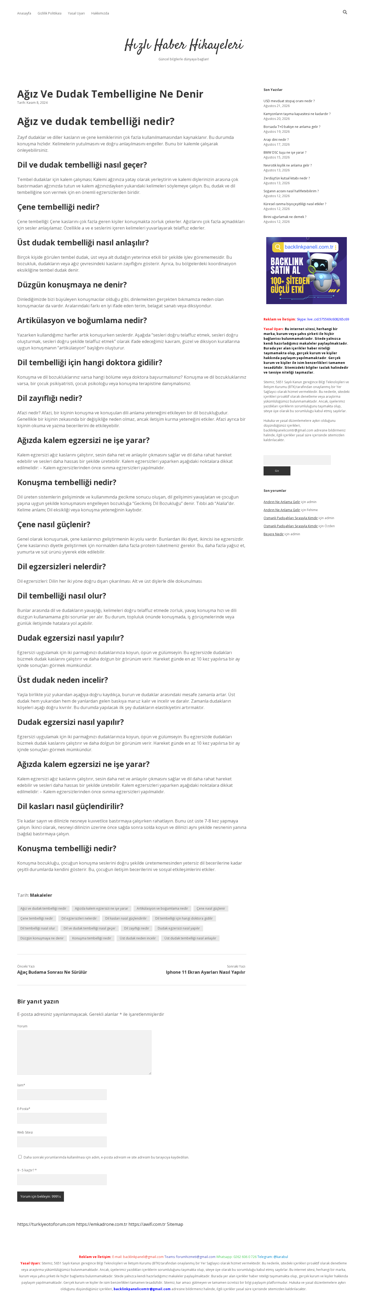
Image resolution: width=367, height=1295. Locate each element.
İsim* (21, 1085)
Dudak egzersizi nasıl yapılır (179, 928)
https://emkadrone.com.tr (101, 1224)
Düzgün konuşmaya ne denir (42, 938)
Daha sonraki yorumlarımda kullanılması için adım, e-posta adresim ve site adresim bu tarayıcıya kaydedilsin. (106, 1157)
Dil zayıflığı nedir (136, 928)
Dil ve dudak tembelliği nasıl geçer (90, 928)
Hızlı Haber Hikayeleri (184, 45)
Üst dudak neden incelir (138, 938)
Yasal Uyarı (76, 13)
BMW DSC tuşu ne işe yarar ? (285, 152)
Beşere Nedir (274, 534)
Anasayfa (24, 13)
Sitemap (175, 1224)
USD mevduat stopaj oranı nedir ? (289, 101)
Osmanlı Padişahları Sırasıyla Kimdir (291, 518)
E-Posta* (23, 1108)
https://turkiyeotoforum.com (46, 1224)
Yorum (22, 1026)
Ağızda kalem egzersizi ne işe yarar (101, 908)
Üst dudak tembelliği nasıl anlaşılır (190, 938)
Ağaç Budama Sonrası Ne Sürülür (52, 972)
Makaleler (41, 895)
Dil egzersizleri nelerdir (79, 918)
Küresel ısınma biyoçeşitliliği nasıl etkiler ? (295, 204)
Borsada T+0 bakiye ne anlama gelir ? (292, 126)
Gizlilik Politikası (50, 13)
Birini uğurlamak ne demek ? (285, 217)
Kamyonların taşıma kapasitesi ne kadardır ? (297, 114)
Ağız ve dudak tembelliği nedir (43, 908)
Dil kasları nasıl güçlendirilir (126, 918)
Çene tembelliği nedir (36, 918)
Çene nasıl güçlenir (211, 908)
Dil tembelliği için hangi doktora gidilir (184, 918)
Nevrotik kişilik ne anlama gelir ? (288, 165)
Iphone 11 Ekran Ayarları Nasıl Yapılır (205, 972)
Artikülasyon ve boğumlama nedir (162, 908)
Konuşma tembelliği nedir (91, 938)
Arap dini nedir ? (276, 139)
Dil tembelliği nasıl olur (37, 928)
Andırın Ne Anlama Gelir (282, 502)
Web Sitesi (25, 1132)
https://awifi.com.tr (147, 1224)
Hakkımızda (100, 13)
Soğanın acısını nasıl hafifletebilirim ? (291, 191)
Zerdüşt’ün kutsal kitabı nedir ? (287, 178)
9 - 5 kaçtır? (27, 1170)
